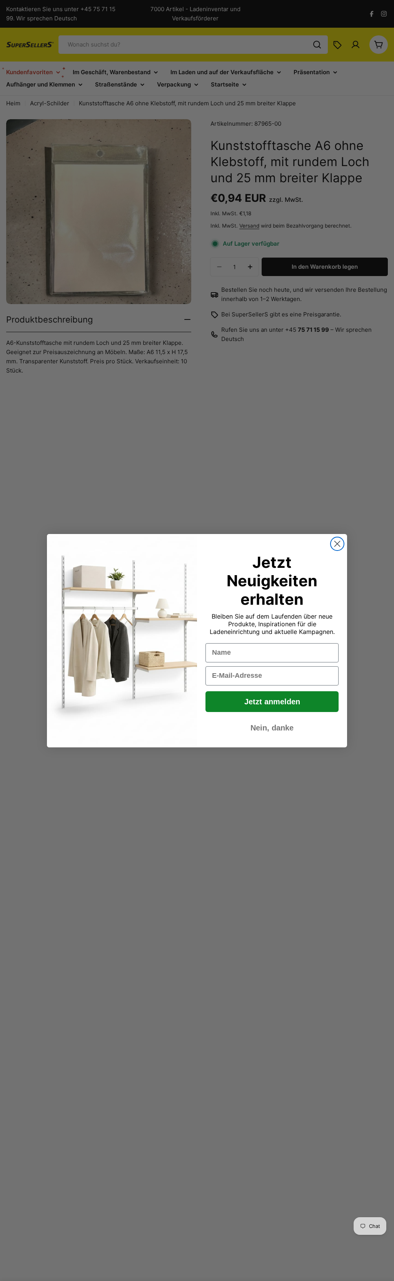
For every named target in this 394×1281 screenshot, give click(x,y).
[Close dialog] (337, 544)
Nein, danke (272, 728)
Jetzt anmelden (272, 701)
